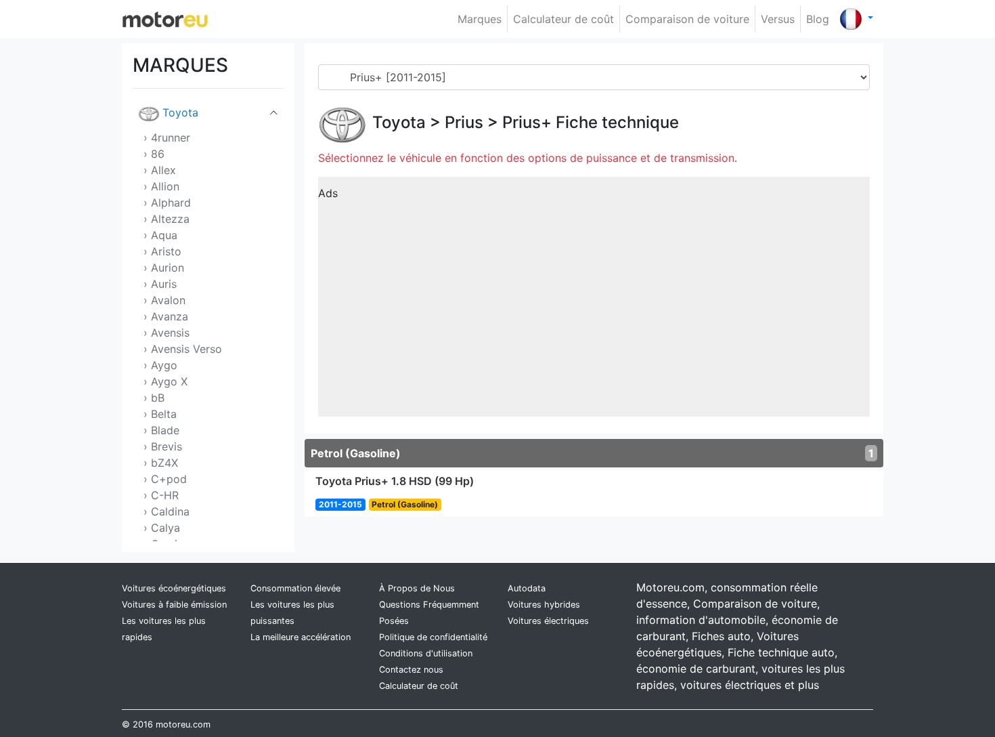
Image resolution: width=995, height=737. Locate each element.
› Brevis (162, 446)
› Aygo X (165, 381)
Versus (778, 19)
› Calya (161, 527)
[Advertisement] (594, 301)
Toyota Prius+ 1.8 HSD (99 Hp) (394, 481)
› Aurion (163, 267)
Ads (328, 193)
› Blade (161, 430)
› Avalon (164, 300)
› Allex (159, 170)
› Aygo (160, 365)
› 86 (153, 154)
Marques (480, 19)
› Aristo (162, 251)
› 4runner (166, 137)
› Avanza (165, 316)
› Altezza (166, 219)
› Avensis (166, 332)
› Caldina (166, 511)
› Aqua (160, 235)
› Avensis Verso (182, 349)
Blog (817, 19)
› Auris (160, 284)
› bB (153, 397)
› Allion (161, 186)
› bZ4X (160, 462)
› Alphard (167, 202)
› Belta (160, 414)
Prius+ (527, 122)
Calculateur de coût (563, 19)
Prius (464, 122)
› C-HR (161, 495)
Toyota (180, 112)
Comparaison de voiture (687, 19)
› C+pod (165, 479)
